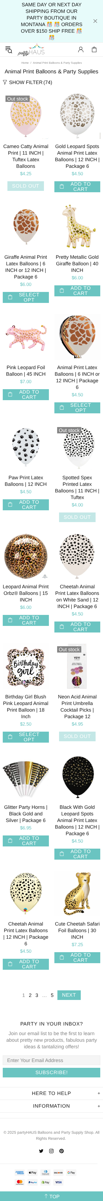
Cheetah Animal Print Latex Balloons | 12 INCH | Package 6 (25, 933)
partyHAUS (31, 49)
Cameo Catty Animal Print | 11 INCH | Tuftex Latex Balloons (25, 156)
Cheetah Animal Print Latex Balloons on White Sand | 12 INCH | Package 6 (77, 596)
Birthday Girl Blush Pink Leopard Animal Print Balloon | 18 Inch (25, 706)
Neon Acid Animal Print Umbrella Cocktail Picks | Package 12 (77, 706)
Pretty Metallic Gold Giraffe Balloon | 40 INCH (77, 263)
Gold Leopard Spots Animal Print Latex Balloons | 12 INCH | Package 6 (77, 156)
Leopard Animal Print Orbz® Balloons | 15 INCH (26, 593)
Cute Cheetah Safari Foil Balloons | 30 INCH (77, 930)
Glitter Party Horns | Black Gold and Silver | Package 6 (26, 813)
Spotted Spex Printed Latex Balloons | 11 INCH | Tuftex (77, 487)
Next (69, 995)
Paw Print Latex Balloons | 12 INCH (26, 481)
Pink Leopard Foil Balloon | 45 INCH (26, 371)
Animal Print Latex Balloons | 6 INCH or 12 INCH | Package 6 (77, 377)
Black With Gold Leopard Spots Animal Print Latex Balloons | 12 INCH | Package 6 (77, 820)
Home (25, 62)
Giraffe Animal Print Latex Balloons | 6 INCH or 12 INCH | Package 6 (25, 267)
